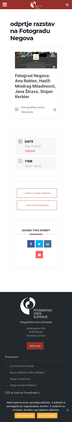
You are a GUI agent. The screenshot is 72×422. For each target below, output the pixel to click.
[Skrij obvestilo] (67, 410)
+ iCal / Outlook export (37, 205)
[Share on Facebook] (31, 244)
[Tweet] (39, 244)
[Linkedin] (47, 244)
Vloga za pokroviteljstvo (23, 385)
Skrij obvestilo (24, 415)
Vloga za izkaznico (20, 379)
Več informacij (47, 415)
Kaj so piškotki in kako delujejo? (27, 372)
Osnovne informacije (22, 366)
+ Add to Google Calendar (37, 193)
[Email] (39, 254)
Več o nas (35, 345)
